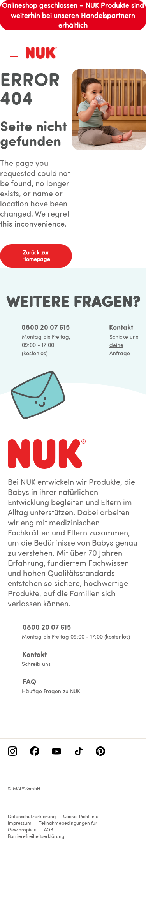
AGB (48, 830)
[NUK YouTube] (56, 751)
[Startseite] (41, 52)
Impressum (20, 823)
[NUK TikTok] (78, 751)
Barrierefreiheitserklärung (36, 836)
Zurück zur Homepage (36, 255)
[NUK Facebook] (34, 751)
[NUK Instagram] (12, 751)
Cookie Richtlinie (81, 816)
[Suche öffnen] (101, 54)
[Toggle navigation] (14, 53)
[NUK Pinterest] (100, 751)
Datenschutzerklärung (32, 816)
